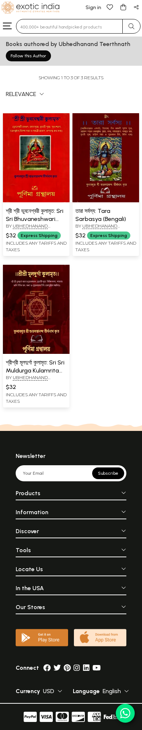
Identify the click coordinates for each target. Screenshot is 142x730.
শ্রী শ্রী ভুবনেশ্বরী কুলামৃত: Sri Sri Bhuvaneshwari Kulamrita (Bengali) (34, 219)
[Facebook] (47, 667)
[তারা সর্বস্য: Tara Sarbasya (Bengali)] (105, 200)
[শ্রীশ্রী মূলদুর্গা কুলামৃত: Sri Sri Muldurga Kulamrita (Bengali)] (36, 352)
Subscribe (108, 473)
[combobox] (69, 26)
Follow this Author (28, 55)
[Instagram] (77, 667)
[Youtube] (96, 667)
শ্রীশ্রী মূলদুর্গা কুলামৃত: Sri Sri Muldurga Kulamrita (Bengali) (35, 370)
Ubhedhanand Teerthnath (27, 229)
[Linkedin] (86, 667)
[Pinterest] (67, 667)
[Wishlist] (110, 7)
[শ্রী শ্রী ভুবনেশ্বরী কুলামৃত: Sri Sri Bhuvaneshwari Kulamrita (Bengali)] (36, 200)
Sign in (93, 7)
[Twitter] (57, 667)
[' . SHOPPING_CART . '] (123, 7)
